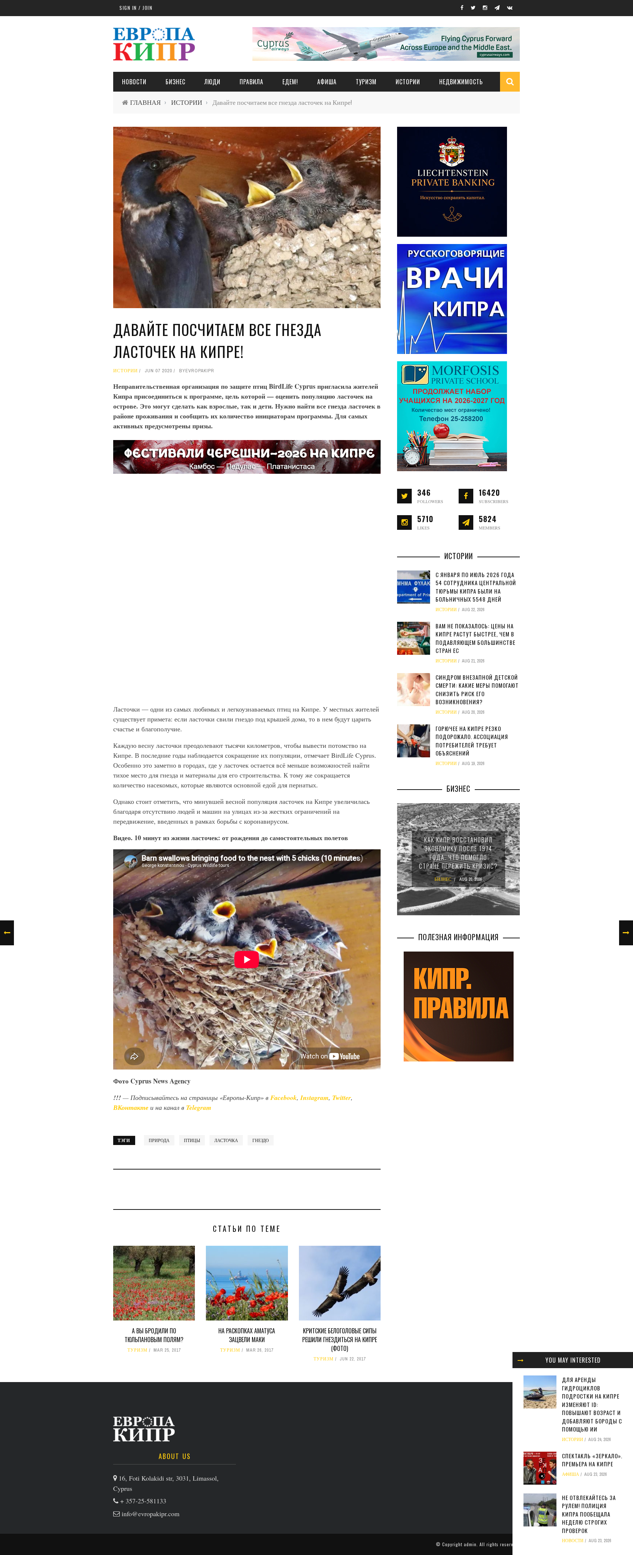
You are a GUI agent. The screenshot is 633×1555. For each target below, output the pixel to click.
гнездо (260, 1140)
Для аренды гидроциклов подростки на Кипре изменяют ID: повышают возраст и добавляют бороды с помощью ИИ (592, 1404)
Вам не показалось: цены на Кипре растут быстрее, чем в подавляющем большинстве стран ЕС (475, 638)
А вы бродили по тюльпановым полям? (154, 1335)
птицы (192, 1140)
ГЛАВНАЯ (145, 102)
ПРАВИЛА (251, 81)
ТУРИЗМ (366, 81)
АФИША (327, 81)
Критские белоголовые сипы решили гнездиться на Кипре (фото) (339, 1339)
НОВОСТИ (134, 81)
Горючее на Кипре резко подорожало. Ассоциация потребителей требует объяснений (472, 740)
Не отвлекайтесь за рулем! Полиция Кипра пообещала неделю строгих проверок (589, 1513)
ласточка (226, 1140)
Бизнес (175, 81)
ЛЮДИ (212, 81)
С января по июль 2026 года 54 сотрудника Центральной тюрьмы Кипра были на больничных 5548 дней (476, 586)
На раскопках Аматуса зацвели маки (246, 1335)
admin (470, 1544)
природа (159, 1140)
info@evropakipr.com (150, 1513)
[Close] (520, 1360)
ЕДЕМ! (290, 81)
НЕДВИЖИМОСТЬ (461, 81)
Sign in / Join (135, 7)
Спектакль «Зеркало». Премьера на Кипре (592, 1460)
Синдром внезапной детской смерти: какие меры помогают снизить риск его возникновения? (477, 689)
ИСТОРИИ (408, 81)
